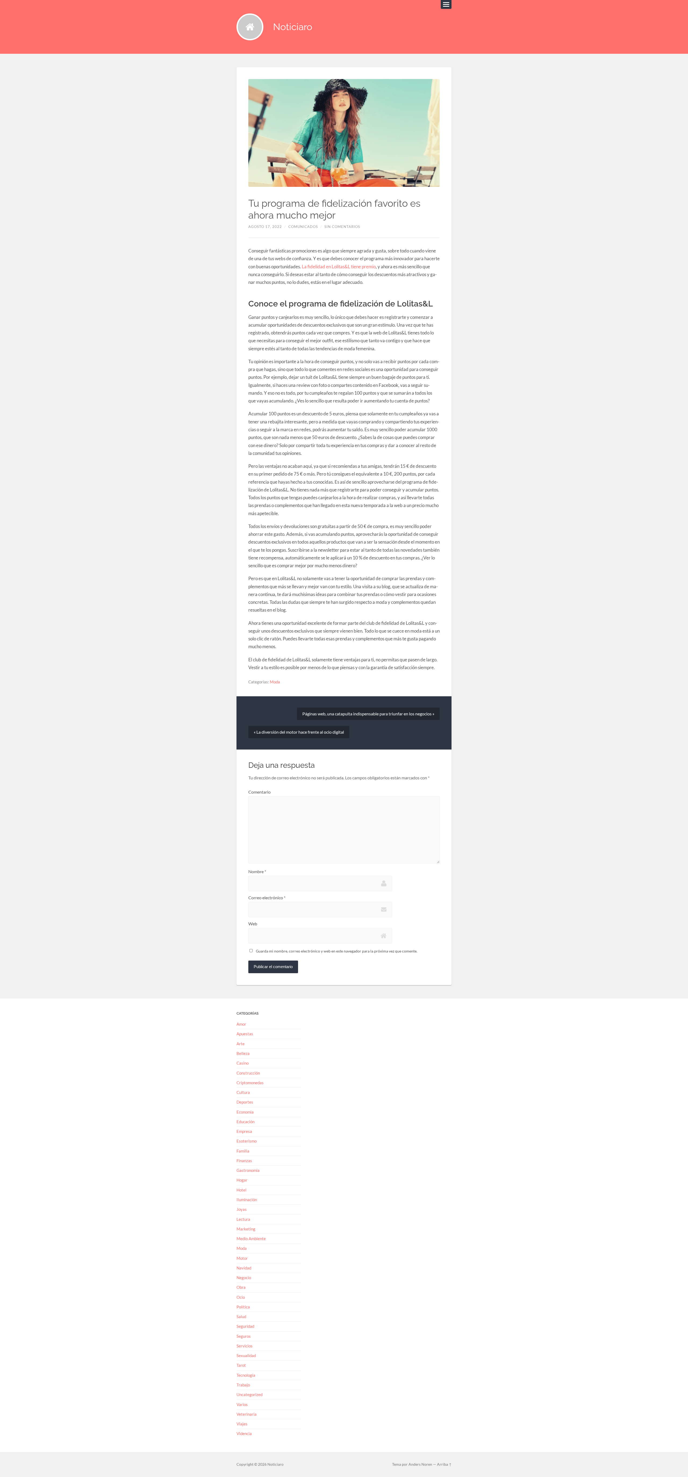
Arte (240, 1043)
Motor (242, 1258)
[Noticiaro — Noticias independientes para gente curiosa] (249, 26)
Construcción (248, 1073)
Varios (242, 1404)
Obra (241, 1287)
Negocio (243, 1277)
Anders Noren (420, 1464)
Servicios (244, 1345)
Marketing (245, 1228)
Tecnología (245, 1375)
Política (243, 1306)
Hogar (242, 1180)
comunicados (303, 226)
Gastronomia (248, 1170)
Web (252, 924)
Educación (245, 1121)
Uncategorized (249, 1394)
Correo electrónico (266, 898)
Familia (242, 1150)
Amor (241, 1024)
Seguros (243, 1336)
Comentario (259, 792)
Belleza (243, 1053)
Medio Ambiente (251, 1238)
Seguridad (245, 1326)
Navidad (243, 1267)
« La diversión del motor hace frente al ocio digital (299, 731)
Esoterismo (246, 1141)
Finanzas (244, 1160)
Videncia (244, 1433)
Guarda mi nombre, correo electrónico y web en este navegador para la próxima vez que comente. (336, 951)
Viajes (242, 1423)
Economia (245, 1111)
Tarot (241, 1365)
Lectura (243, 1219)
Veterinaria (246, 1414)
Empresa (244, 1131)
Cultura (243, 1092)
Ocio (240, 1297)
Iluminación (246, 1199)
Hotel (241, 1189)
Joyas (241, 1209)
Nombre (257, 871)
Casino (242, 1063)
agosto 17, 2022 (265, 226)
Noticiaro (292, 26)
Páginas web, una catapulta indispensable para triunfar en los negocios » (368, 713)
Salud (241, 1316)
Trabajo (243, 1384)
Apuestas (244, 1033)
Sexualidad (246, 1355)
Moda (275, 681)
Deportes (244, 1102)
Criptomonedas (250, 1082)
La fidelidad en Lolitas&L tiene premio (339, 266)
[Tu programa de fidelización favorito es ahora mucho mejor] (344, 133)
